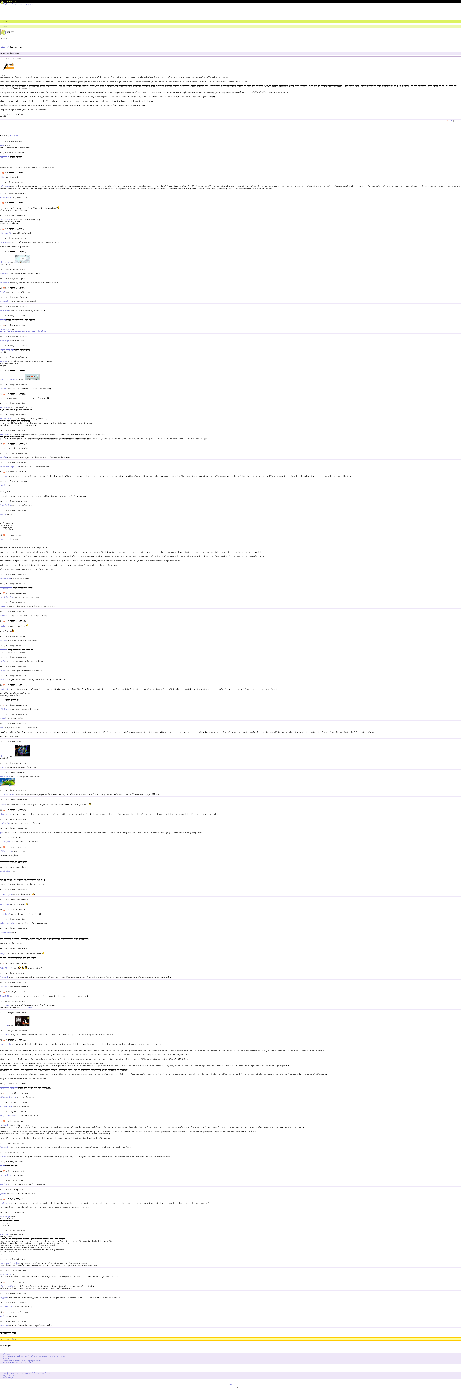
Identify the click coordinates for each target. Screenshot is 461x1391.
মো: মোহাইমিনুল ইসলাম (7, 597)
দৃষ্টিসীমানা (3, 1194)
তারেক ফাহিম (4, 273)
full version (230, 1384)
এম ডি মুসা (3, 1316)
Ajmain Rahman (6, 1106)
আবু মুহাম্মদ (3, 1298)
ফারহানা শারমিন (4, 905)
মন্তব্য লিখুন (14, 135)
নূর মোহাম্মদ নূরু (5, 329)
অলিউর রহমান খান (5, 842)
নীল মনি (2, 292)
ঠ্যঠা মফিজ (3, 457)
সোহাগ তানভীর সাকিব (6, 1175)
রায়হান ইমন (3, 1184)
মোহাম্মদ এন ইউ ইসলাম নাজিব (9, 1263)
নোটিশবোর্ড (4, 22)
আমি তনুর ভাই (4, 262)
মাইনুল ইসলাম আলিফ (6, 1286)
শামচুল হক (3, 767)
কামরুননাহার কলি (5, 1035)
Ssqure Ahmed (5, 198)
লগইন (16, 4)
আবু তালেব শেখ (4, 283)
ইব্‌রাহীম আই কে (5, 1203)
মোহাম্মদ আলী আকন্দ (6, 539)
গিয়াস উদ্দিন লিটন (5, 505)
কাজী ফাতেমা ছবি (5, 233)
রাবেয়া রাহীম (3, 718)
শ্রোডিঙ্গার (3, 661)
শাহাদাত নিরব (4, 1234)
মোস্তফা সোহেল (5, 219)
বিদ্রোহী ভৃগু (3, 626)
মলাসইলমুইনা (4, 476)
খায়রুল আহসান (4, 434)
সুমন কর (2, 448)
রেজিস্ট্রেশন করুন (25, 4)
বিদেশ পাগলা (4, 689)
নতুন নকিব (3, 515)
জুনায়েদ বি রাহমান (5, 578)
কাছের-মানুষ (3, 650)
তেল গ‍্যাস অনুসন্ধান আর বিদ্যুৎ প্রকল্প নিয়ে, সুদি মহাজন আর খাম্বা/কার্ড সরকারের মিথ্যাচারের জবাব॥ (34, 1356)
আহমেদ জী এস (4, 157)
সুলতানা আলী (4, 301)
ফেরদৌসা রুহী (4, 823)
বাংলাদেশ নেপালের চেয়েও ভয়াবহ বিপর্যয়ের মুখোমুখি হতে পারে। (22, 1361)
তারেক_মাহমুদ (4, 341)
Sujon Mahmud (6, 968)
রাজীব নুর (3, 320)
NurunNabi (4, 996)
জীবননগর (6, 1358)
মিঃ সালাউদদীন (4, 977)
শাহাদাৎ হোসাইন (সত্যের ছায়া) (9, 379)
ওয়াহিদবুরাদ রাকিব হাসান (7, 1116)
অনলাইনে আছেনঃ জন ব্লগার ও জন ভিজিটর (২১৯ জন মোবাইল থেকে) (27, 1373)
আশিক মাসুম (4, 1325)
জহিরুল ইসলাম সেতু (6, 419)
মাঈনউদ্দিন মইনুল (5, 932)
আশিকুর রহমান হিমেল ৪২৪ (8, 1097)
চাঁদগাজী (2, 485)
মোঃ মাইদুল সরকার (5, 242)
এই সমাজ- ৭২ (7, 1354)
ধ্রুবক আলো (4, 640)
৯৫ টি (450, 121)
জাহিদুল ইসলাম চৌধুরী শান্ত (8, 923)
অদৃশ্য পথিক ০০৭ (5, 1275)
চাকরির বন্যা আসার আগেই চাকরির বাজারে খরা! (17, 1363)
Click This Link (27, 1007)
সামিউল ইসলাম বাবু (6, 851)
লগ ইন (11, 1339)
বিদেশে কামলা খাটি (5, 1044)
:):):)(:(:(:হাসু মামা (6, 894)
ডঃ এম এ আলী (4, 311)
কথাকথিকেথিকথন (5, 871)
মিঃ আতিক (3, 398)
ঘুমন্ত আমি (3, 606)
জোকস (2, 208)
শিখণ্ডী (2, 680)
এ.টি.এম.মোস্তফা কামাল (7, 794)
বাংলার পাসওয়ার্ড (5, 914)
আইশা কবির (3, 361)
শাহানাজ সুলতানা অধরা (7, 350)
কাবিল (2, 177)
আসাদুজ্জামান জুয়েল (6, 814)
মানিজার (2, 145)
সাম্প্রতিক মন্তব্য (8, 1375)
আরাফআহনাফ (4, 407)
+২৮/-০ (458, 121)
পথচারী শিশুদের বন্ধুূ (6, 1307)
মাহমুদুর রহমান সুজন (6, 588)
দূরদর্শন (2, 833)
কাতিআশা (3, 805)
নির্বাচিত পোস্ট (9, 4)
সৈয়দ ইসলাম (4, 987)
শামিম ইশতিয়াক (5, 709)
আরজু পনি (3, 954)
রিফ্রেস (34, 4)
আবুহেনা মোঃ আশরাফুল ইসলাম (9, 467)
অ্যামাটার (3, 1156)
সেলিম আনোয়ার (5, 186)
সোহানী (2, 728)
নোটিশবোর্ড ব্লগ (8, 1377)
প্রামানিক (3, 616)
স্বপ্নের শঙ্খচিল (5, 777)
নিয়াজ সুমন (3, 389)
